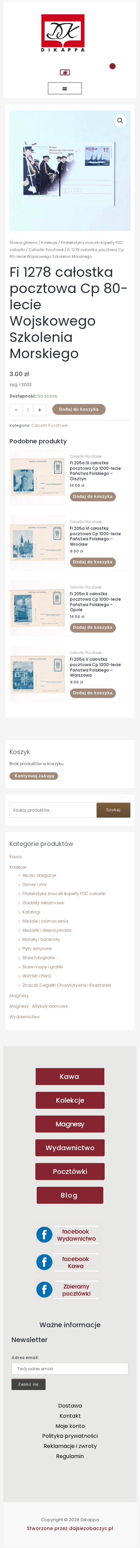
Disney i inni (34, 884)
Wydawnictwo (24, 1017)
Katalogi (31, 912)
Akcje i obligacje (39, 875)
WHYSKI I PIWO (36, 976)
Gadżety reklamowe (43, 903)
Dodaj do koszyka (79, 409)
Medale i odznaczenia (45, 921)
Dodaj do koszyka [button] (93, 496)
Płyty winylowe (37, 948)
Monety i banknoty (41, 939)
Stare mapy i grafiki (42, 967)
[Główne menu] (65, 88)
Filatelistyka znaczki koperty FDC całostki (64, 893)
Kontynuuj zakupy (35, 776)
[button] (120, 121)
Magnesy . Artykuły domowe (39, 1006)
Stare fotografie (38, 958)
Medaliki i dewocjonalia (46, 930)
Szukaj (113, 810)
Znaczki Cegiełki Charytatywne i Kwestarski (66, 985)
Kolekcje (18, 867)
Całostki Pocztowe (46, 249)
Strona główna (23, 242)
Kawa (15, 856)
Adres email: (25, 1357)
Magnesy (19, 996)
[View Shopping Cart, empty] (65, 72)
